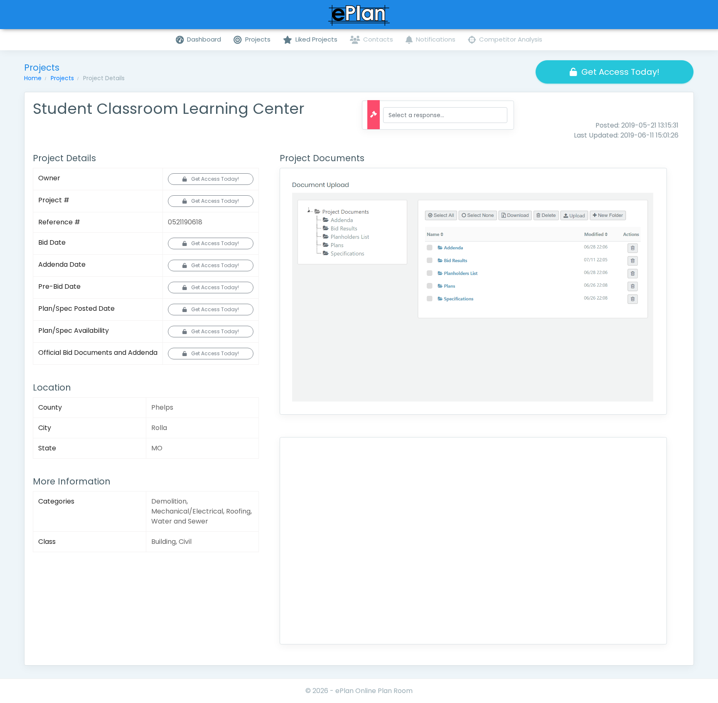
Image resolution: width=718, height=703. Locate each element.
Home (33, 78)
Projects (62, 78)
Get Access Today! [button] (620, 72)
